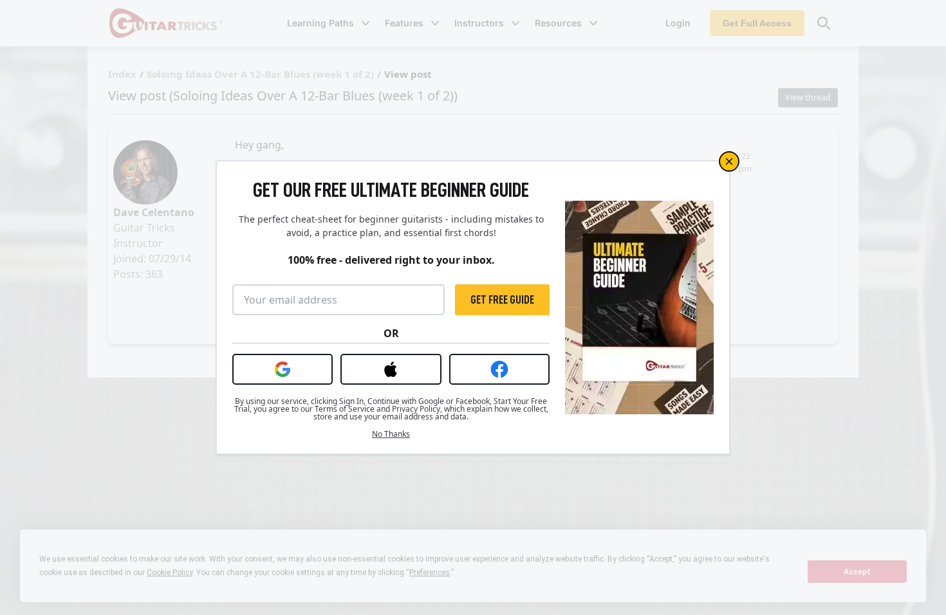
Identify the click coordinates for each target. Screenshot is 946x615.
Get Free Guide (502, 300)
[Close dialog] (729, 161)
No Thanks (391, 434)
